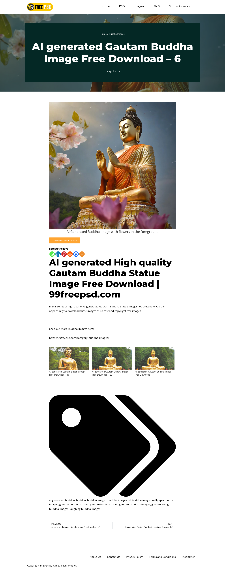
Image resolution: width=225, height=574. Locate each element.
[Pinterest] (64, 254)
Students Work (179, 6)
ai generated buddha (62, 500)
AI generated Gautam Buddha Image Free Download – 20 (110, 373)
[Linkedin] (58, 254)
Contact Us (113, 557)
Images (139, 6)
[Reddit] (70, 254)
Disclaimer (188, 557)
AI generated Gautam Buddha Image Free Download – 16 (67, 373)
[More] (82, 254)
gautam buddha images (74, 504)
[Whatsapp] (52, 254)
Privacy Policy (134, 557)
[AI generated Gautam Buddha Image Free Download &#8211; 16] (69, 358)
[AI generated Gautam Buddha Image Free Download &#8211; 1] (155, 358)
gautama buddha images (134, 504)
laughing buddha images (85, 509)
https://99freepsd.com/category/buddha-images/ (79, 338)
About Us (95, 557)
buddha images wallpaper (148, 500)
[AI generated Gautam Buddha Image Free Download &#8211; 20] (112, 358)
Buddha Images (117, 33)
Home (105, 6)
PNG (156, 6)
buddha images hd (119, 500)
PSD (122, 6)
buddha (81, 500)
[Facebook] (76, 254)
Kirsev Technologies (65, 565)
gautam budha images (104, 504)
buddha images (96, 500)
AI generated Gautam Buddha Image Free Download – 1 (153, 373)
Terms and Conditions (162, 557)
